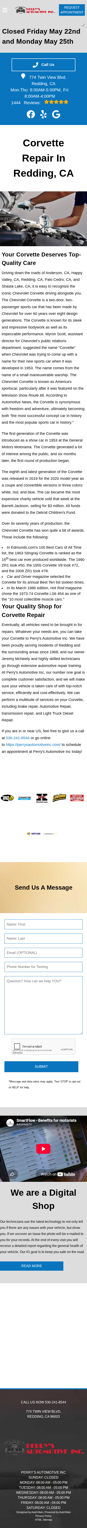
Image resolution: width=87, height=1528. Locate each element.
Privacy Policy (43, 1516)
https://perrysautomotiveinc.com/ (33, 745)
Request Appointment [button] (71, 10)
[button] (31, 114)
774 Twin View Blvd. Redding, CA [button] (48, 80)
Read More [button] (31, 1266)
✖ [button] (82, 24)
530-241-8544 (18, 738)
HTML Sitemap (43, 1519)
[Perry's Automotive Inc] (35, 10)
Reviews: (26, 102)
